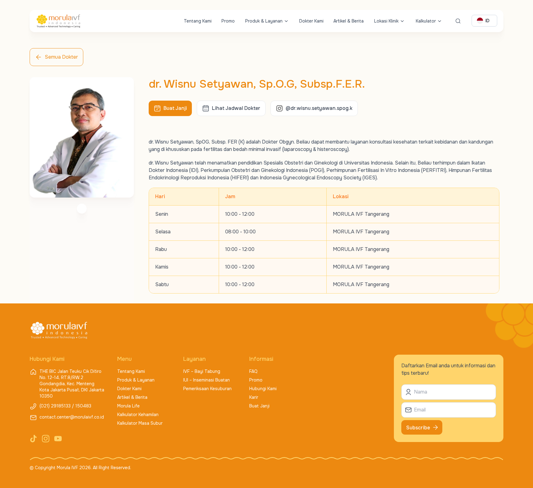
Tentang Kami (198, 21)
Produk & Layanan (264, 21)
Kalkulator (426, 21)
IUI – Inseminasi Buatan (206, 380)
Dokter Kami (311, 21)
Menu (124, 359)
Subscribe (418, 427)
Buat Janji (259, 406)
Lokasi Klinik (386, 21)
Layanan (194, 359)
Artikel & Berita (348, 21)
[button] (170, 108)
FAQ (253, 371)
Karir (253, 397)
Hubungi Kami (263, 388)
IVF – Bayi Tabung (201, 371)
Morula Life (128, 406)
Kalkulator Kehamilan (138, 414)
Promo (228, 21)
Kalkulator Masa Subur (140, 423)
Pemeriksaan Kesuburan (207, 388)
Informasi (261, 359)
